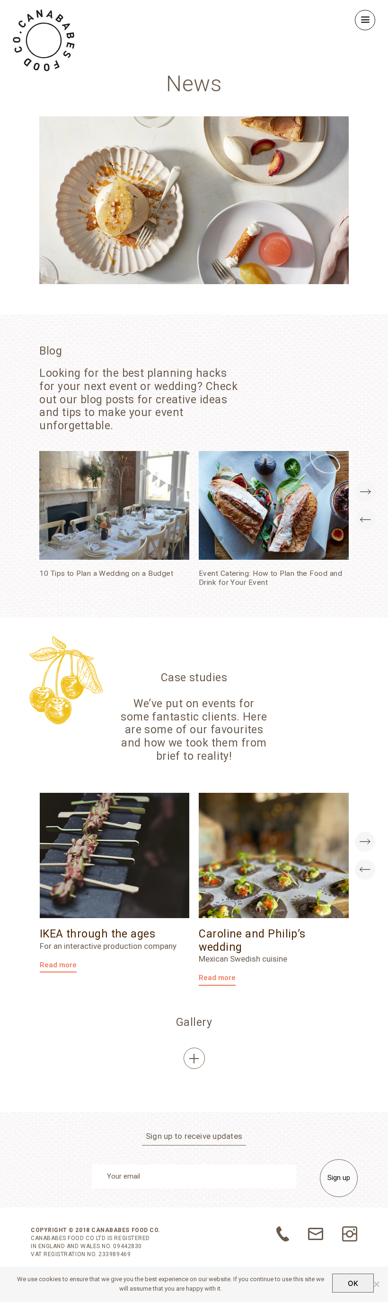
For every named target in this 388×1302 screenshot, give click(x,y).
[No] (376, 1284)
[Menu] (365, 20)
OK (353, 1283)
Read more (58, 965)
